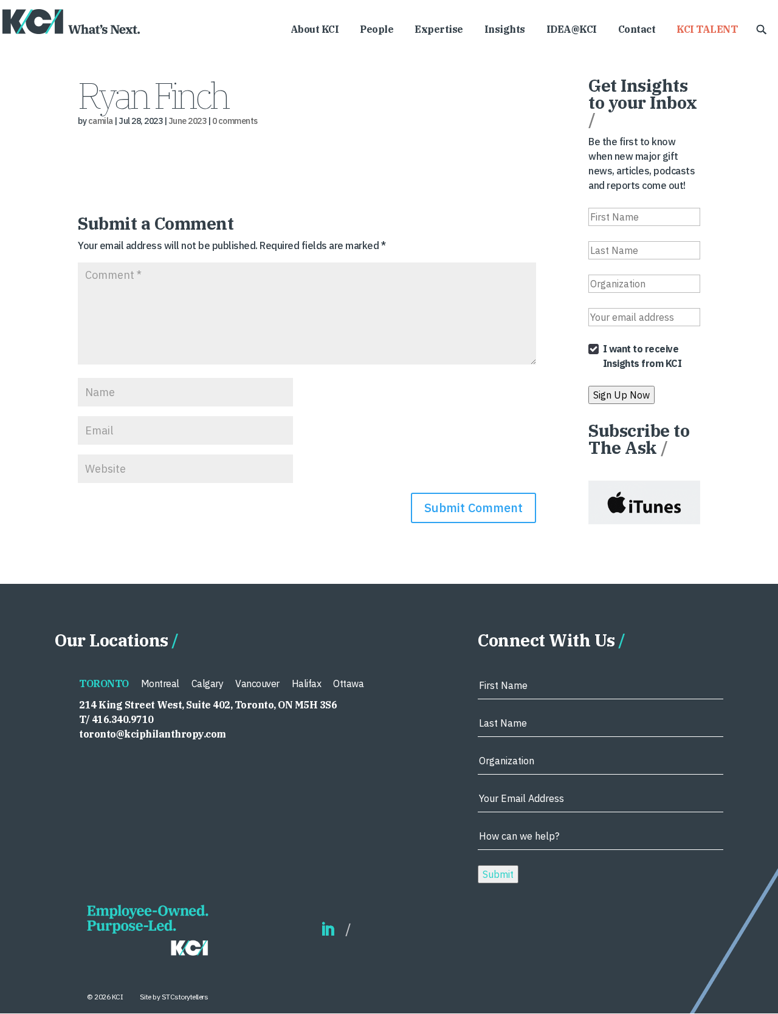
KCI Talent (706, 30)
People (376, 30)
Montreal (160, 683)
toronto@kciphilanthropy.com (152, 734)
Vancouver (257, 683)
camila (100, 120)
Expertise (439, 30)
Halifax (307, 683)
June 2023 (187, 120)
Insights (504, 30)
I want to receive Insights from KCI (642, 356)
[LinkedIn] (327, 929)
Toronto (104, 683)
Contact (637, 30)
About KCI (315, 30)
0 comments (235, 120)
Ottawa (348, 683)
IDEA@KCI (571, 30)
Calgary (207, 683)
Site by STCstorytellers (174, 996)
